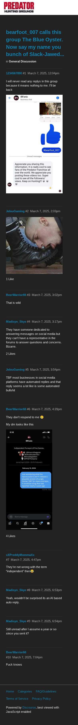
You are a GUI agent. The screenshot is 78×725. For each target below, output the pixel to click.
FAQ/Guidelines (46, 691)
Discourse (29, 707)
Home (10, 691)
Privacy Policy (41, 698)
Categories (25, 691)
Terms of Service (17, 698)
